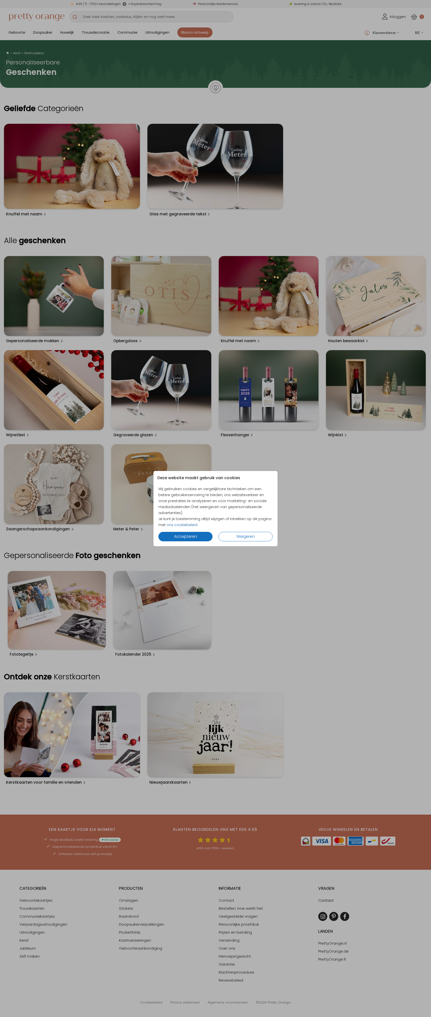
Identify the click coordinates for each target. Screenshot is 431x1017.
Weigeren (245, 536)
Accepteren (185, 536)
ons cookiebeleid (182, 524)
